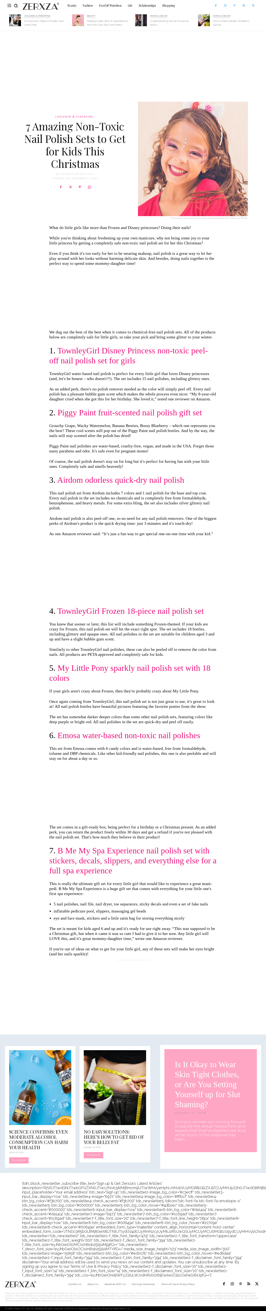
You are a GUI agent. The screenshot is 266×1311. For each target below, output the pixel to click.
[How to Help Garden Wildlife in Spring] (204, 20)
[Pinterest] (234, 5)
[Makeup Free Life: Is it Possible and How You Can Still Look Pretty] (78, 20)
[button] (16, 5)
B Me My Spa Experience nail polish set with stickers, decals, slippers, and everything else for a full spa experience (133, 860)
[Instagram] (225, 5)
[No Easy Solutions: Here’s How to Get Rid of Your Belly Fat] (115, 1087)
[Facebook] (215, 5)
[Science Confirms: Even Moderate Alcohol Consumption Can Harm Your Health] (40, 1087)
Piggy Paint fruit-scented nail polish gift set (130, 412)
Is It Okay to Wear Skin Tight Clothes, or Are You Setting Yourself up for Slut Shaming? (207, 1084)
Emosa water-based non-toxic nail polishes (129, 735)
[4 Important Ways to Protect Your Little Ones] (15, 20)
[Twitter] (253, 5)
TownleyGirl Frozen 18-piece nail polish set (130, 611)
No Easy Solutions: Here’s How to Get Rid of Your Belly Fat (114, 1137)
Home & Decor (158, 16)
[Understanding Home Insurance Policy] (141, 20)
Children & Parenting (37, 16)
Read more (19, 1160)
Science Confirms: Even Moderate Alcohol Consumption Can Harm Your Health (38, 1139)
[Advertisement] (133, 64)
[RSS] (244, 5)
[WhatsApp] (89, 187)
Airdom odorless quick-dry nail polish (120, 480)
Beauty (91, 16)
